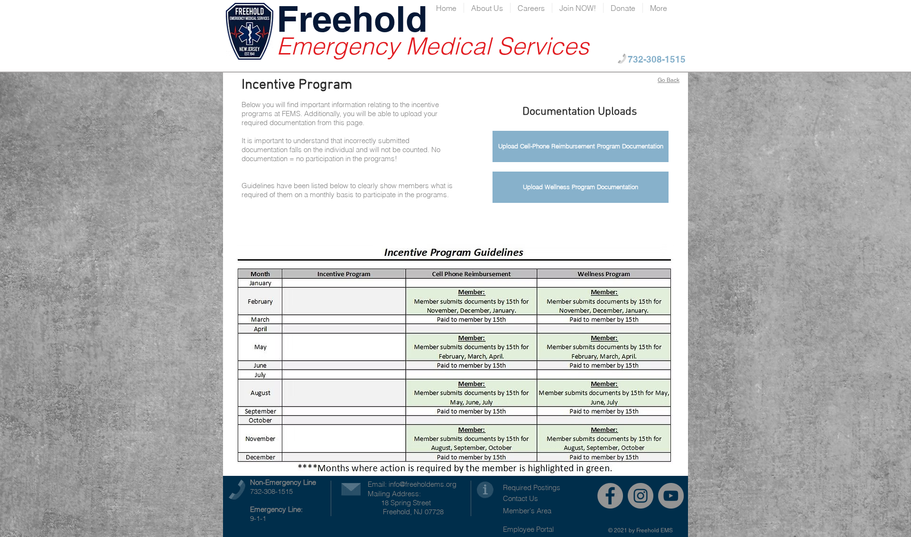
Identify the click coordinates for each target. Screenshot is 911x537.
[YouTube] (671, 496)
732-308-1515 (271, 491)
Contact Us (520, 498)
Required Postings (531, 487)
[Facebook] (610, 496)
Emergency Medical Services (433, 46)
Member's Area (527, 510)
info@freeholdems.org (422, 484)
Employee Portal (528, 529)
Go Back (668, 80)
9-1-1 (258, 518)
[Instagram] (640, 496)
